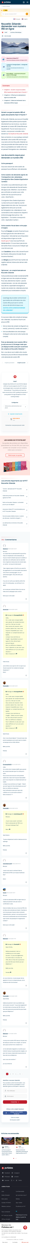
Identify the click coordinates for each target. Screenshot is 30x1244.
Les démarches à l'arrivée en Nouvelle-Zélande (13, 524)
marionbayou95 (7, 863)
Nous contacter (6, 1211)
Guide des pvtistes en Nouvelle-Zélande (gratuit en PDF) (13, 496)
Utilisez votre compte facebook (16, 1113)
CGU (3, 1191)
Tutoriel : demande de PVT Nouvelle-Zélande (12, 490)
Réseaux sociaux (6, 1206)
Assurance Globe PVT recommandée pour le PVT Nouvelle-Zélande (14, 510)
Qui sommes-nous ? (21, 1195)
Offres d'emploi (6, 1219)
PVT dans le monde (7, 1215)
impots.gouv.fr (5, 241)
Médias (18, 1199)
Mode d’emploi (6, 1195)
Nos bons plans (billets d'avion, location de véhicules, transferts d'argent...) (13, 517)
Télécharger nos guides (15, 455)
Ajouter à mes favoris (16, 414)
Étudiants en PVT (20, 1206)
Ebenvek (5, 938)
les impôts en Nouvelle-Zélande (18, 134)
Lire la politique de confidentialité (9, 1237)
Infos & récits (6, 6)
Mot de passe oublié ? (15, 1120)
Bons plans (5, 1199)
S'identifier (14, 1102)
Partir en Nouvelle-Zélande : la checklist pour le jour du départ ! (13, 503)
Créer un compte (15, 1117)
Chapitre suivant (21, 362)
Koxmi (4, 892)
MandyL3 (5, 548)
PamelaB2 (6, 686)
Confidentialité (20, 1191)
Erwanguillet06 (7, 764)
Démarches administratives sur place (13, 407)
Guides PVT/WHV (6, 1202)
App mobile (19, 1202)
